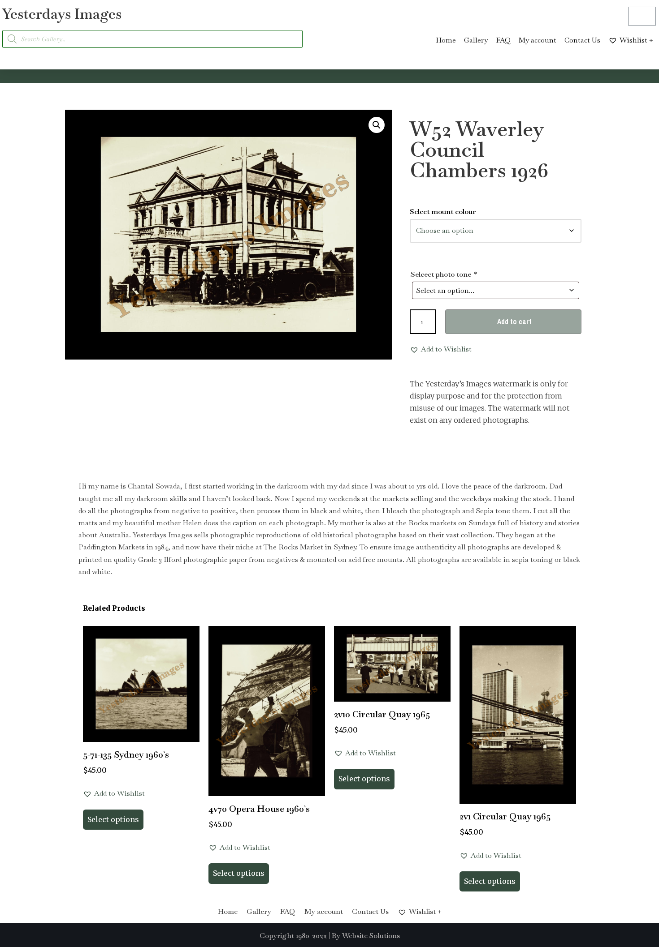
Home (446, 40)
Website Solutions (371, 935)
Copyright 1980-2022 (293, 935)
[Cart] (642, 16)
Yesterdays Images (61, 13)
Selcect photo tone (443, 274)
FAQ (503, 40)
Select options (113, 819)
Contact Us (582, 40)
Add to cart (514, 321)
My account (537, 40)
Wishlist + (636, 40)
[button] (377, 125)
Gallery (476, 40)
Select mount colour (443, 211)
